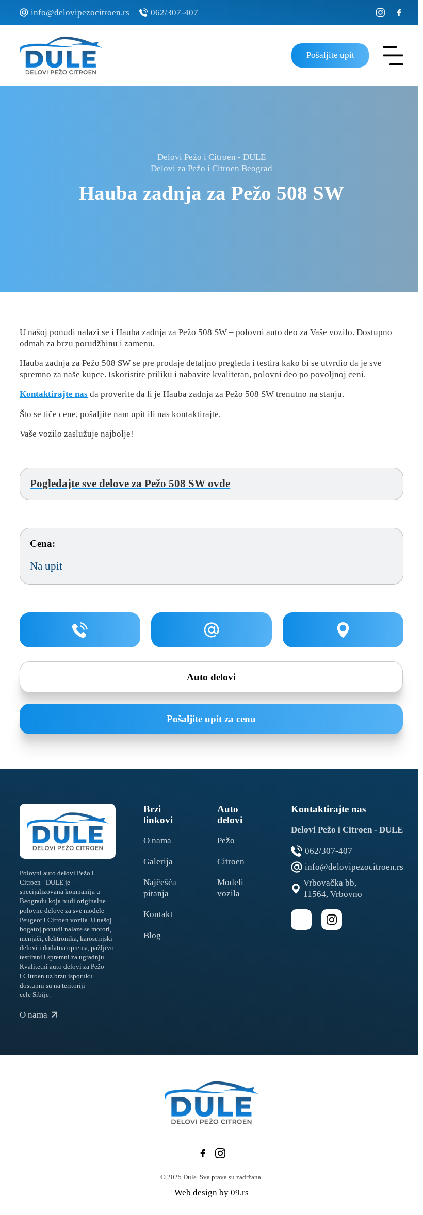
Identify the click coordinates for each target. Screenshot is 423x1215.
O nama (157, 840)
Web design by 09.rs (211, 1192)
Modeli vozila (230, 887)
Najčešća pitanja (159, 887)
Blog (152, 935)
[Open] (393, 55)
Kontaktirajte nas (54, 394)
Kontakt (158, 914)
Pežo (226, 840)
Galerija (158, 862)
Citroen (231, 862)
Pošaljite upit (330, 55)
